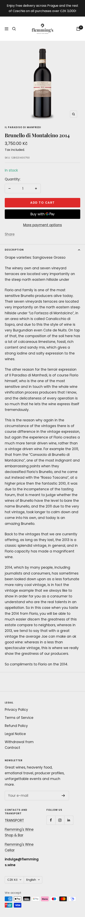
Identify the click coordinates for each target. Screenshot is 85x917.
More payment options (42, 225)
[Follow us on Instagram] (59, 820)
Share (10, 234)
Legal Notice (15, 733)
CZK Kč (12, 880)
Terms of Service (19, 717)
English (31, 880)
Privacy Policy (16, 709)
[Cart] (78, 29)
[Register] (63, 795)
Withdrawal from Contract (19, 745)
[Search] (14, 29)
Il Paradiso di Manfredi (23, 127)
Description (14, 249)
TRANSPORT (14, 820)
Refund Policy (16, 725)
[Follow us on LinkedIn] (68, 820)
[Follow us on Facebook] (50, 820)
